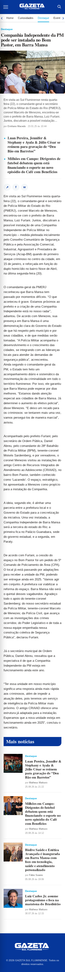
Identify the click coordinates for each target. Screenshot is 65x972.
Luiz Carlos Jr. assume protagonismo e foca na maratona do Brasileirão (43, 900)
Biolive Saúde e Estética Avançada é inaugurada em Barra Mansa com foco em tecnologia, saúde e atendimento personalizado (42, 859)
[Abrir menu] (6, 7)
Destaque (43, 17)
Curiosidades (25, 17)
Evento (57, 17)
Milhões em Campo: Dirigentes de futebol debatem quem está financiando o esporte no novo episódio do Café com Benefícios (34, 165)
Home (10, 17)
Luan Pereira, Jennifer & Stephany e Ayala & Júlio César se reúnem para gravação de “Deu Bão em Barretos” (34, 144)
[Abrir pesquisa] (59, 7)
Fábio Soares (36, 875)
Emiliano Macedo (17, 126)
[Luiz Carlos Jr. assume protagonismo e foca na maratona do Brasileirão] (13, 898)
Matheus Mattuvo (38, 782)
